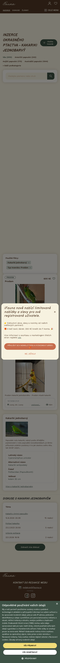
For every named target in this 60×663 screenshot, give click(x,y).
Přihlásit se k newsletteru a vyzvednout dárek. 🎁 (30, 346)
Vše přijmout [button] (30, 645)
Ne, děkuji (30, 354)
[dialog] (30, 632)
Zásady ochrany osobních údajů (22, 639)
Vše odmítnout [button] (29, 652)
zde (19, 338)
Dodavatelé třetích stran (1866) (21, 623)
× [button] (57, 604)
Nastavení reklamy (9, 637)
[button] (30, 658)
